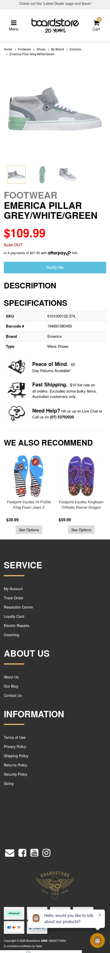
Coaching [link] (11, 634)
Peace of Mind (49, 363)
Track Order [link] (13, 597)
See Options (29, 529)
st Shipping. (53, 384)
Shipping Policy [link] (16, 755)
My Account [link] (13, 588)
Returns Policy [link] (15, 764)
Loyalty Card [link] (14, 616)
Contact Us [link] (13, 695)
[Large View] (17, 174)
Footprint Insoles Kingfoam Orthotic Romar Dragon (81, 504)
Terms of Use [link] (15, 737)
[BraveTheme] (55, 25)
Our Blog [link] (11, 686)
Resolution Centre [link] (18, 607)
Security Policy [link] (15, 774)
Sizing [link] (9, 783)
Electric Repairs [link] (16, 625)
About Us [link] (11, 676)
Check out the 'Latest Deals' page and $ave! (55, 3)
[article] (27, 494)
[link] (22, 851)
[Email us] (9, 851)
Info (75, 252)
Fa (35, 384)
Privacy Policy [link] (15, 746)
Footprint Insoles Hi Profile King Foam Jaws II (29, 504)
